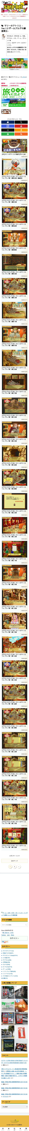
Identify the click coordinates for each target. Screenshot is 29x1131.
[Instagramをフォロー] (7, 126)
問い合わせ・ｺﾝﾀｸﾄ (8, 933)
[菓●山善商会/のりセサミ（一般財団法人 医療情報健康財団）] (7, 1005)
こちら (24, 77)
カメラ (6, 964)
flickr (12, 935)
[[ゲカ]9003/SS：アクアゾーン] (7, 1045)
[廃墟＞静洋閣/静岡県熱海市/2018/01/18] (21, 992)
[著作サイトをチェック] (7, 122)
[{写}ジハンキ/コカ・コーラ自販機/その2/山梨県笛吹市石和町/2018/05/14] (7, 1018)
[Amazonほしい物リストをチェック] (21, 130)
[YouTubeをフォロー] (21, 126)
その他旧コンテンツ (10, 976)
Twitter (3, 935)
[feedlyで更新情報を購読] (7, 134)
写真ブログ (8, 953)
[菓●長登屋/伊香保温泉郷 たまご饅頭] (21, 1005)
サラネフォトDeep (10, 955)
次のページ (14, 861)
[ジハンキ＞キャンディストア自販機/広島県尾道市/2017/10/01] (21, 1018)
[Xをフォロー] (21, 122)
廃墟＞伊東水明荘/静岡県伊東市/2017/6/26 (14, 1082)
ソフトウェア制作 (9, 971)
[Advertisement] (14, 897)
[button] (26, 925)
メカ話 (6, 958)
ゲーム (7, 969)
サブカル (7, 960)
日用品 (6, 962)
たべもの (7, 967)
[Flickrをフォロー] (7, 130)
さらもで (5, 1096)
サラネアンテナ (8, 951)
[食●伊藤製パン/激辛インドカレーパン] (21, 1045)
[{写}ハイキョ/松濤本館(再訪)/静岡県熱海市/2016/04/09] (7, 1031)
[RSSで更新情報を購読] (21, 134)
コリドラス (8, 973)
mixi (8, 935)
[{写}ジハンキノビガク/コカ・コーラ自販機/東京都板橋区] (7, 992)
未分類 (4, 978)
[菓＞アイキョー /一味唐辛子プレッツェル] (21, 1031)
